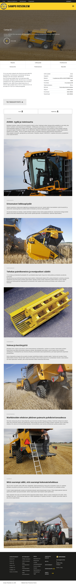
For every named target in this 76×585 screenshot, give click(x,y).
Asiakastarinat (37, 558)
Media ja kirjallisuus (12, 1)
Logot (35, 573)
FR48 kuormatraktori (25, 567)
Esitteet (35, 568)
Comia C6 (12, 561)
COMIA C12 (12, 567)
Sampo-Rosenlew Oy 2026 (9, 582)
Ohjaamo (13, 62)
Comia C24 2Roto (14, 572)
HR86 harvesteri (26, 570)
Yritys (4, 1)
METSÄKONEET (25, 556)
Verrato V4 (12, 559)
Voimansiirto (13, 66)
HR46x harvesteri (26, 559)
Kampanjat (36, 560)
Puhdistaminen (38, 66)
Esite (21, 111)
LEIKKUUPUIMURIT (14, 556)
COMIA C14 (12, 569)
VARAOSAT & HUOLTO (48, 557)
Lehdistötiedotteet (38, 564)
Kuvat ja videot (37, 566)
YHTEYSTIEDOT (48, 564)
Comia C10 (12, 565)
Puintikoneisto (63, 62)
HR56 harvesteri (26, 561)
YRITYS (46, 561)
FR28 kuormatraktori (25, 563)
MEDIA (35, 556)
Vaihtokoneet (23, 1)
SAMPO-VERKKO (49, 573)
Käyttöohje (55, 111)
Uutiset (35, 562)
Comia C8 (12, 563)
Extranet (69, 1)
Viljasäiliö (63, 66)
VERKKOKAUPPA (49, 569)
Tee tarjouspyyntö (14, 102)
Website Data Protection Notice (29, 582)
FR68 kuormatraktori (25, 573)
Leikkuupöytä (38, 62)
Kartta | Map (59, 567)
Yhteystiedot (31, 1)
